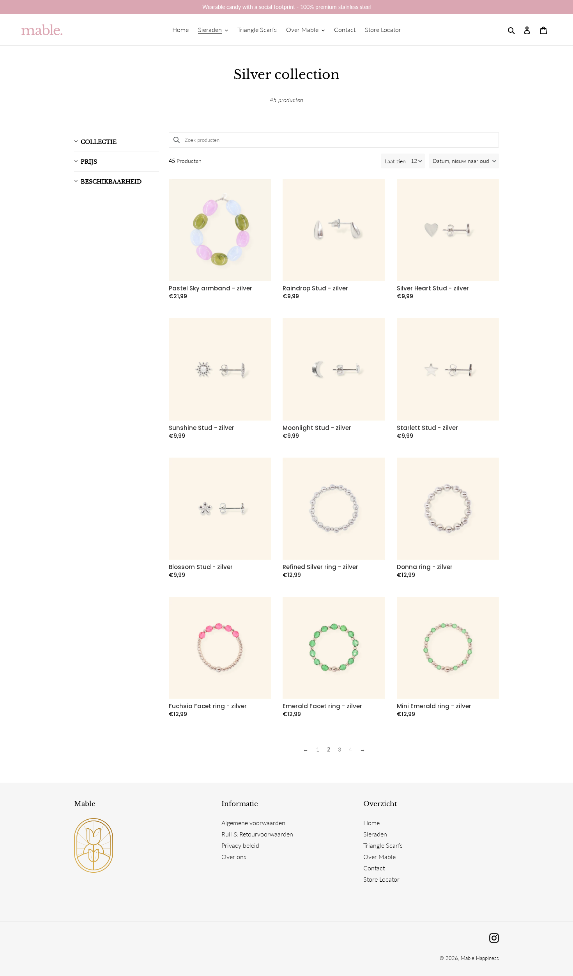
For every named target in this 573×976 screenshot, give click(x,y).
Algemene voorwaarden (253, 822)
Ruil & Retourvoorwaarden (257, 834)
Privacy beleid (240, 845)
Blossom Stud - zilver (201, 567)
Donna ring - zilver (425, 567)
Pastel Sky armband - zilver (210, 288)
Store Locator (381, 879)
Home (371, 822)
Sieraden (375, 834)
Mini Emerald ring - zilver (434, 706)
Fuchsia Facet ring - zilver (208, 706)
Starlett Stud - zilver (427, 427)
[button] (464, 161)
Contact (374, 868)
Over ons (233, 856)
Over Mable (379, 856)
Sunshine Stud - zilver (201, 427)
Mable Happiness (480, 958)
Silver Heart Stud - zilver (433, 288)
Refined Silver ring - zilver (320, 567)
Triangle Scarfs (383, 845)
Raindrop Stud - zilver (315, 288)
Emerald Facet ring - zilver (322, 706)
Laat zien (395, 161)
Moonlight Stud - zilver (317, 427)
